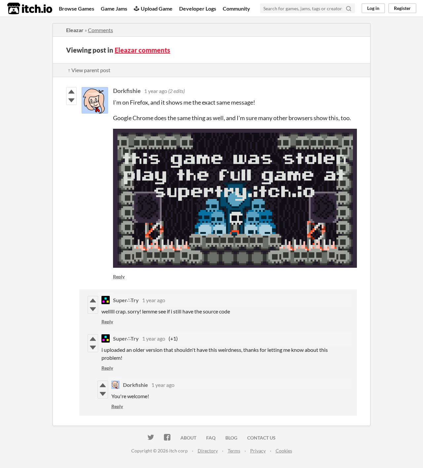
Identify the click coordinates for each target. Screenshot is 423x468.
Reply (119, 276)
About (188, 438)
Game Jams (114, 8)
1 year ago (155, 91)
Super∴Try (126, 300)
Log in (373, 8)
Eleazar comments (142, 50)
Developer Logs (197, 8)
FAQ (210, 438)
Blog (231, 438)
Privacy (258, 450)
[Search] (348, 8)
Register (402, 8)
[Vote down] (71, 100)
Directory (208, 450)
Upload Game (157, 8)
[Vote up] (71, 91)
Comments (100, 30)
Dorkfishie (127, 90)
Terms (234, 450)
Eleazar (75, 30)
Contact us (261, 438)
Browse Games (76, 8)
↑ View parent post (89, 70)
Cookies (284, 450)
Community (236, 8)
